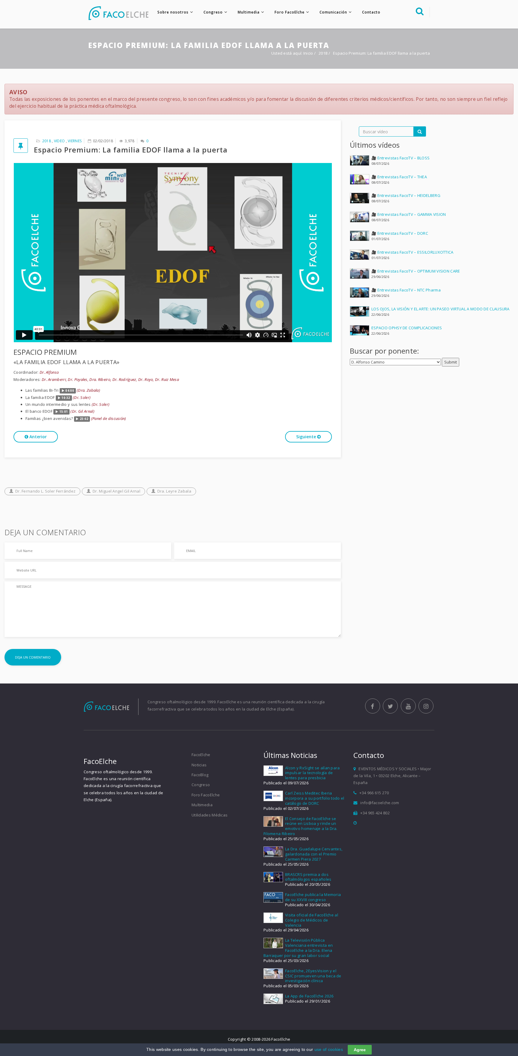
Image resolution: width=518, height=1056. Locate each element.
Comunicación (333, 12)
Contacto (371, 12)
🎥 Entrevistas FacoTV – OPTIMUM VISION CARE (415, 271)
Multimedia (249, 12)
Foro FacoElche (290, 12)
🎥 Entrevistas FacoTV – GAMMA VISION (408, 214)
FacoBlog (200, 774)
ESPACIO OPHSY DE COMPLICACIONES (406, 327)
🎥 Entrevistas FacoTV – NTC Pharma (406, 290)
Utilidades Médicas (210, 815)
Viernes (75, 140)
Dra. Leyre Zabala (174, 491)
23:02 (84, 419)
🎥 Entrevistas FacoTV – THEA (399, 177)
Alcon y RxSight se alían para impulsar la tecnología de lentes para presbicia (312, 773)
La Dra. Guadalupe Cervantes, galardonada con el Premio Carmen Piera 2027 (313, 854)
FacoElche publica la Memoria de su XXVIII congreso (313, 897)
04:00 (69, 391)
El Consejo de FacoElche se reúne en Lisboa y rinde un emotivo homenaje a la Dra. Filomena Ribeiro (300, 826)
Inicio (308, 53)
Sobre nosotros (173, 12)
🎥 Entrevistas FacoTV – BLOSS (400, 158)
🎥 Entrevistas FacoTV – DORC (399, 233)
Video (59, 140)
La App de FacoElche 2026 (309, 996)
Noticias (199, 765)
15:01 (63, 412)
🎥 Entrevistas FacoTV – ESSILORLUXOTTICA (412, 252)
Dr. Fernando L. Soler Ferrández (45, 491)
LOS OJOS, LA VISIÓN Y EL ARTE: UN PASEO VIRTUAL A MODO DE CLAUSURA (440, 309)
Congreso (213, 12)
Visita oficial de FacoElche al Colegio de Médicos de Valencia (311, 920)
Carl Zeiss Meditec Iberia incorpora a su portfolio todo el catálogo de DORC (314, 798)
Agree (360, 1049)
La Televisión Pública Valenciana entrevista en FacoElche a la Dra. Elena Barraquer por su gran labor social (298, 947)
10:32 (65, 398)
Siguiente (306, 436)
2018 (324, 53)
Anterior (37, 436)
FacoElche (201, 754)
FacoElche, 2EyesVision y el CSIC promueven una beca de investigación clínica (313, 976)
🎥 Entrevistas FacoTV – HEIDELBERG (405, 195)
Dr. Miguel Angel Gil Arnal (116, 491)
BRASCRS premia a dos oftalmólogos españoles (308, 877)
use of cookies (328, 1049)
